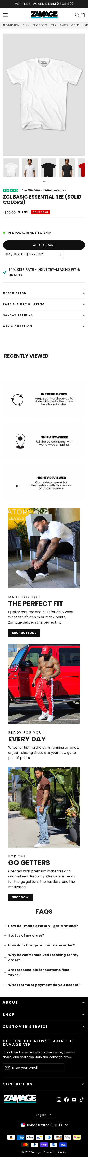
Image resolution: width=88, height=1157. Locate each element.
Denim (26, 25)
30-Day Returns (18, 315)
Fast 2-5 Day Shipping (24, 304)
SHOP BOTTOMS (24, 633)
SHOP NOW (20, 897)
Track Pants (40, 25)
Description (15, 293)
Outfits (75, 25)
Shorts (64, 25)
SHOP (9, 1014)
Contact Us (18, 1084)
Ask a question (18, 326)
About (10, 1002)
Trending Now (11, 25)
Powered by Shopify (55, 1152)
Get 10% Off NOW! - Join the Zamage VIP (38, 1042)
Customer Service (26, 1026)
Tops (53, 25)
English (41, 1115)
